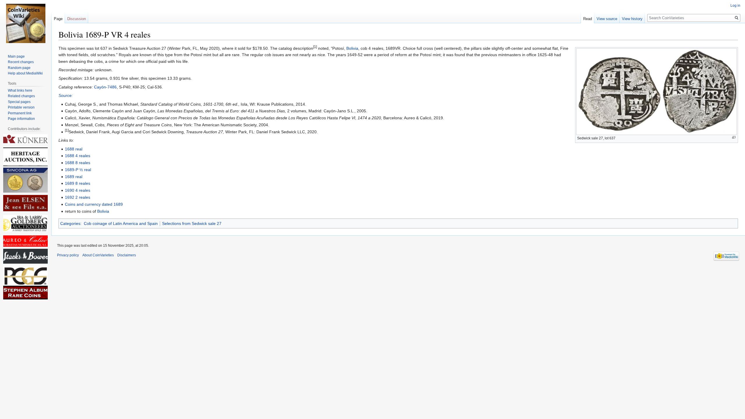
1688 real (73, 149)
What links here (20, 90)
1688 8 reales (77, 162)
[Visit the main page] (25, 23)
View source (607, 19)
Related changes (21, 96)
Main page (16, 56)
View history (632, 19)
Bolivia (352, 48)
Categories (70, 223)
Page (58, 19)
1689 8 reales (77, 183)
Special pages (19, 102)
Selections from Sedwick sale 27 (191, 223)
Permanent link (20, 113)
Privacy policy (68, 255)
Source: (65, 95)
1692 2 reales (77, 197)
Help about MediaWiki (25, 73)
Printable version (21, 107)
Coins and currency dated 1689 (94, 204)
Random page (19, 68)
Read (587, 19)
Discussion (76, 19)
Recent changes (21, 62)
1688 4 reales (77, 155)
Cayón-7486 (105, 87)
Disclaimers (126, 255)
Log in (735, 5)
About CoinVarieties (98, 255)
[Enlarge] (734, 137)
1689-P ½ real (78, 169)
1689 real (73, 176)
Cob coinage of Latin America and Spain (121, 223)
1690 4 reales (77, 190)
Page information (21, 119)
